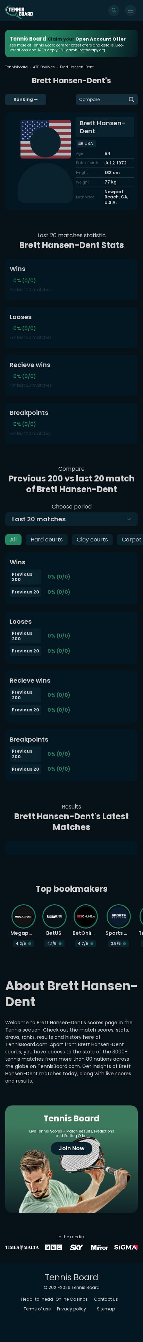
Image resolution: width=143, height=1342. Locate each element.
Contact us (106, 1299)
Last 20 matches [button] (39, 519)
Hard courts (47, 540)
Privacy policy (71, 1309)
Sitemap (106, 1309)
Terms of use (37, 1309)
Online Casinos (72, 1299)
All (13, 540)
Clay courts (92, 540)
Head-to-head (37, 1299)
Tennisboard (16, 67)
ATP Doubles (44, 67)
